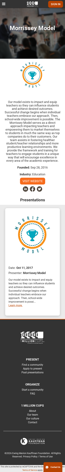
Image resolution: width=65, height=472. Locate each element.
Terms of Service (29, 470)
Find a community (32, 364)
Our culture (32, 418)
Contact (32, 422)
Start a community (33, 389)
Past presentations (33, 372)
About (32, 410)
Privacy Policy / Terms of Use (38, 456)
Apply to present (32, 368)
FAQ (32, 393)
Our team (32, 414)
